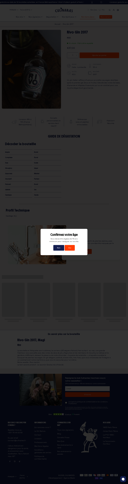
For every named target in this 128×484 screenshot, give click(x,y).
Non (58, 248)
